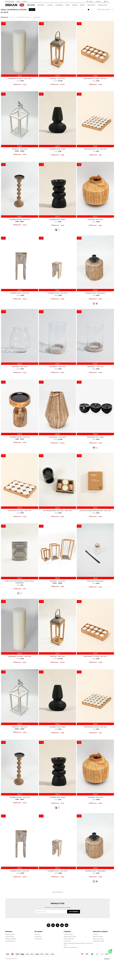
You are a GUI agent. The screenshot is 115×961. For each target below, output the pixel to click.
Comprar (19, 74)
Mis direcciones (38, 938)
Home (12, 17)
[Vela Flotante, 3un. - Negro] (94, 447)
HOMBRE (74, 5)
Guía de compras (68, 934)
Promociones (67, 941)
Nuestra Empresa (9, 934)
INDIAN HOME (91, 5)
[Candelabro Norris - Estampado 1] (97, 303)
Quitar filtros (36, 17)
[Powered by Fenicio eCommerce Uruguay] (107, 958)
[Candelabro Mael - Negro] (56, 230)
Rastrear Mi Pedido (9, 1)
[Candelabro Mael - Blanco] (59, 230)
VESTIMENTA (41, 5)
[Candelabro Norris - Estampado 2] (94, 303)
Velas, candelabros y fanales (23, 17)
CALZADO (50, 5)
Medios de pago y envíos (70, 936)
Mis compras (38, 936)
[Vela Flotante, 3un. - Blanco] (97, 447)
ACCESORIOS (59, 5)
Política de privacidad (98, 941)
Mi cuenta (37, 934)
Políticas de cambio (69, 938)
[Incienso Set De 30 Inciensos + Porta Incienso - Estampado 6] (18, 593)
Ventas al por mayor (98, 938)
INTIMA (67, 5)
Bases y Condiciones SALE (70, 947)
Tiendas (18, 1)
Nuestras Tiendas (9, 936)
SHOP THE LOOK (102, 5)
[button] (89, 1)
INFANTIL (82, 5)
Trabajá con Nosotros (10, 938)
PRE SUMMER (31, 5)
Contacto (24, 1)
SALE (21, 5)
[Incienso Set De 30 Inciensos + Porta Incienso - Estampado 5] (21, 593)
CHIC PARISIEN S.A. (10, 941)
